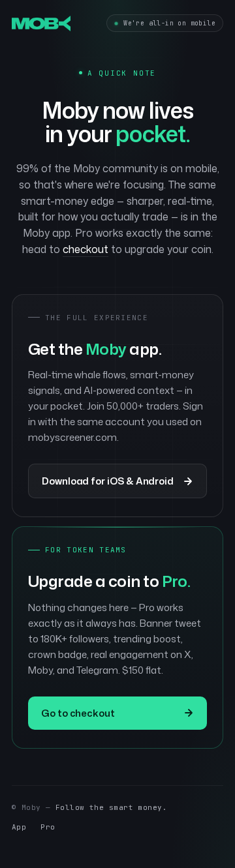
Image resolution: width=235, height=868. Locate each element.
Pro (47, 826)
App (19, 826)
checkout (85, 249)
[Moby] (41, 23)
